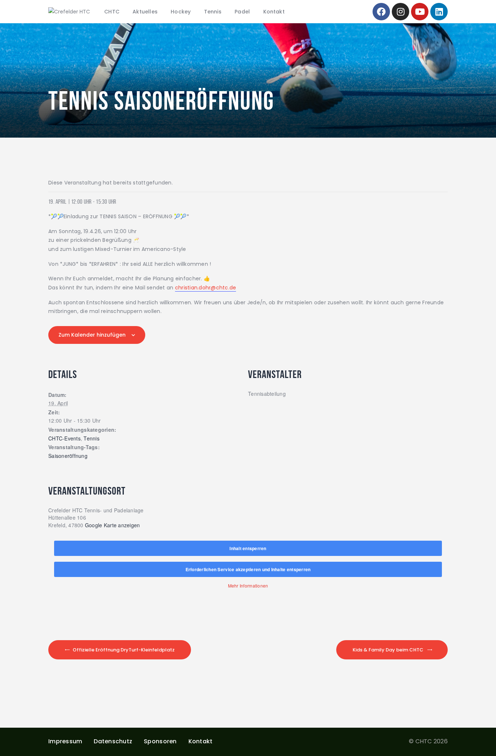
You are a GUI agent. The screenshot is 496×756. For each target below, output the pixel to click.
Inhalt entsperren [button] (247, 548)
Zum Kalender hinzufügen (92, 334)
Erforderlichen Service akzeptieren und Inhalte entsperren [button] (248, 569)
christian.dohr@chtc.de (205, 287)
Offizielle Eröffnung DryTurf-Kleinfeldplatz (124, 649)
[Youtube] (419, 11)
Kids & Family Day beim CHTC (388, 649)
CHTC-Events (64, 438)
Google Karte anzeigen (112, 525)
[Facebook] (381, 11)
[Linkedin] (439, 11)
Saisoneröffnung (68, 456)
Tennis (91, 438)
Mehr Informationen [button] (248, 585)
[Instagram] (400, 11)
